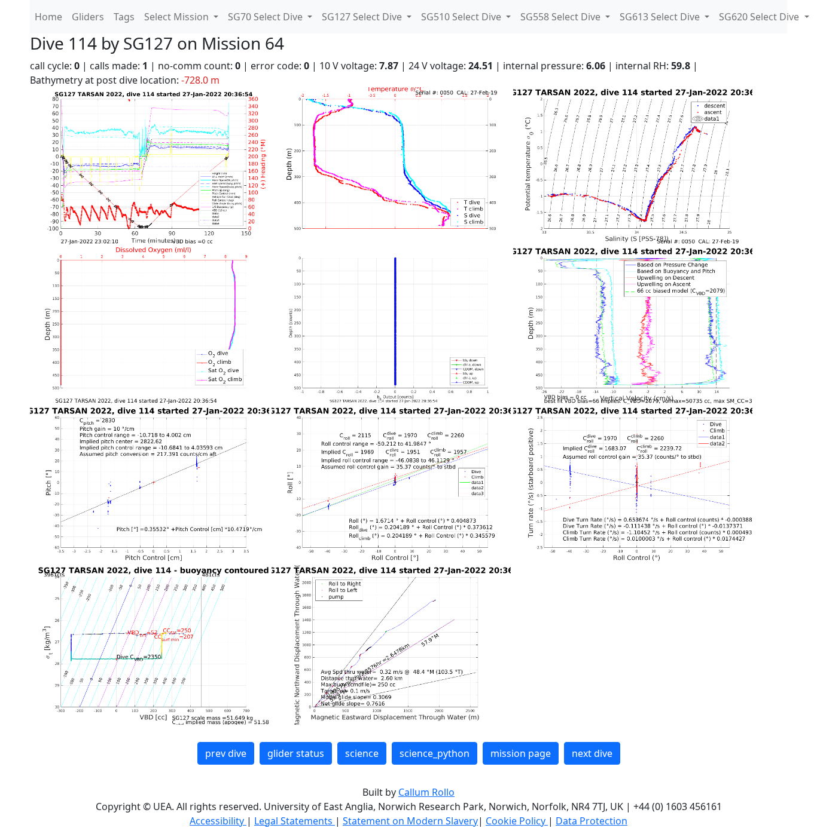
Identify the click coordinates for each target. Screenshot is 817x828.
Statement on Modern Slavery (410, 820)
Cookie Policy (517, 820)
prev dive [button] (225, 753)
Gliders (88, 16)
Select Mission (177, 16)
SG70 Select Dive (266, 16)
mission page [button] (520, 753)
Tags (124, 16)
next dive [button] (592, 753)
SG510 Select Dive (462, 16)
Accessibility (218, 820)
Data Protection (591, 820)
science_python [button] (435, 753)
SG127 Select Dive (363, 16)
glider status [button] (295, 753)
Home (48, 16)
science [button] (362, 753)
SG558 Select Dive (561, 16)
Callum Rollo (426, 792)
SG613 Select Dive (661, 16)
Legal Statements (294, 820)
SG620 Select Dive (760, 16)
